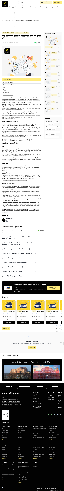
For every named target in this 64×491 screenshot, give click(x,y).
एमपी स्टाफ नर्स (4, 456)
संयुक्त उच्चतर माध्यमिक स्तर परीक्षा (38, 437)
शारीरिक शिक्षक (4, 437)
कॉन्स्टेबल (19, 434)
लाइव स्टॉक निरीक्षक (52, 454)
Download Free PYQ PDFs (53, 287)
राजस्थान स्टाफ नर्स (5, 452)
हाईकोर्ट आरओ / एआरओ (37, 456)
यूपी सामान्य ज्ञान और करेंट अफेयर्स (38, 454)
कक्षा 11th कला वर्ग (21, 456)
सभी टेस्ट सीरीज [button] (22, 6)
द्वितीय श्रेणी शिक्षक (5, 432)
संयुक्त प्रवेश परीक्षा (52, 452)
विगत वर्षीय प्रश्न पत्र (51, 399)
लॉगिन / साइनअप (57, 2)
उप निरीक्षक (19, 432)
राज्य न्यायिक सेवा (20, 464)
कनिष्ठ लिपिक (20, 437)
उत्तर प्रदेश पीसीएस (52, 432)
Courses (50, 395)
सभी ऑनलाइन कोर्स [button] (14, 6)
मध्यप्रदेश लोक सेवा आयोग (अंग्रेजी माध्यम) (55, 436)
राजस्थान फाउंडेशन (20, 428)
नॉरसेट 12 (3, 449)
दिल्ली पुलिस (35, 435)
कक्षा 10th (19, 454)
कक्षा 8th (19, 451)
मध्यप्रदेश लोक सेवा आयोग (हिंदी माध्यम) (55, 434)
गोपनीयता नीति (39, 488)
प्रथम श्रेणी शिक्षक (5, 434)
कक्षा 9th (19, 452)
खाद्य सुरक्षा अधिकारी (52, 447)
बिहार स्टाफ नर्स (4, 454)
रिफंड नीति (46, 488)
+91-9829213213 (46, 3)
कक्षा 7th (19, 449)
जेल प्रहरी (19, 436)
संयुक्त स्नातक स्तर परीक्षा (37, 431)
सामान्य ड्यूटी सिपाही (36, 433)
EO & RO (50, 430)
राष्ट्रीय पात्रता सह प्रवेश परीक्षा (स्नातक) (8, 473)
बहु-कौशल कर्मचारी (36, 439)
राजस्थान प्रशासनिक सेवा (21, 430)
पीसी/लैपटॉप (35, 466)
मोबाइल (34, 464)
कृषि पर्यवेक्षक (51, 449)
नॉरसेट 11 (3, 447)
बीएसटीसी (3, 436)
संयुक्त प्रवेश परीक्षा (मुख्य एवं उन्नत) (7, 468)
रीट (2, 428)
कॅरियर (59, 404)
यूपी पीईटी (34, 452)
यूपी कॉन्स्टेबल (35, 451)
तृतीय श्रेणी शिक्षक (5, 430)
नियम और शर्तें (53, 488)
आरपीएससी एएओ (51, 456)
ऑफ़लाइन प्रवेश (51, 397)
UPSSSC (50, 451)
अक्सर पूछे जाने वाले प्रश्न (59, 400)
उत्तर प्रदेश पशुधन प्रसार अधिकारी (38, 447)
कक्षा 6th (19, 447)
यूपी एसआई (35, 449)
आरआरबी (3, 451)
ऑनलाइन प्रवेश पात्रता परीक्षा (6, 477)
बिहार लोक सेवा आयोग (52, 437)
